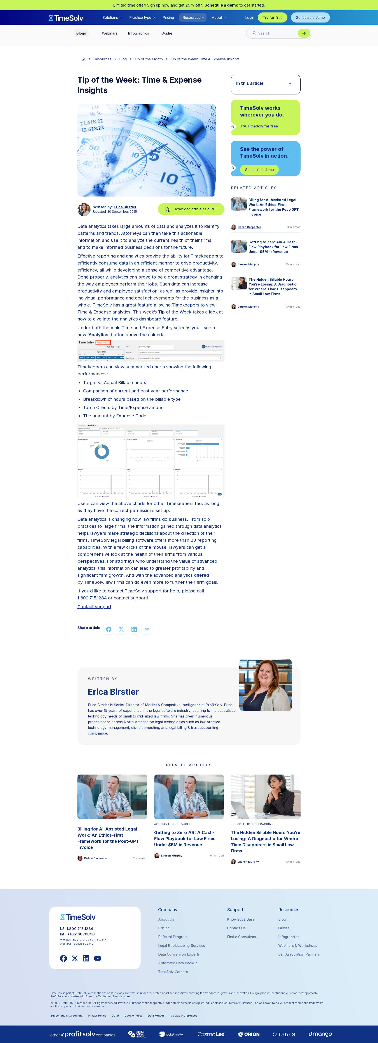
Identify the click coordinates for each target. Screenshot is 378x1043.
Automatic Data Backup (178, 963)
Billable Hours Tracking (252, 824)
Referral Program (172, 937)
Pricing (168, 17)
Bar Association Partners (299, 954)
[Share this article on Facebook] (109, 629)
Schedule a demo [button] (310, 17)
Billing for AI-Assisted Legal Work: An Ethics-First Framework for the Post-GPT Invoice (273, 207)
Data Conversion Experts (179, 954)
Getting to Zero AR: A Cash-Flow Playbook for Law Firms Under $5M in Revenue (273, 247)
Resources (102, 59)
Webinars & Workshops (297, 945)
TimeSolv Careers (173, 972)
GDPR (115, 1015)
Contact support (94, 606)
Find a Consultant (241, 937)
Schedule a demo (221, 5)
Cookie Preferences (184, 1015)
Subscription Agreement (66, 1015)
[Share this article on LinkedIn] (134, 629)
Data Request (156, 1015)
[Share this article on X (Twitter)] (121, 629)
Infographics (288, 937)
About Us (166, 919)
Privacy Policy (97, 1015)
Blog (123, 59)
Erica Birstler (125, 207)
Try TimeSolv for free (259, 126)
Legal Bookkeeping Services (181, 945)
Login (249, 17)
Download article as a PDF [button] (195, 209)
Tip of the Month (149, 59)
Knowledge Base (241, 919)
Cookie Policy (133, 1015)
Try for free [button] (272, 17)
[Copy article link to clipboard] (147, 629)
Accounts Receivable (172, 824)
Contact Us (236, 928)
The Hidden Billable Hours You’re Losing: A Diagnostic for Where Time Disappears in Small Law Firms (272, 286)
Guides (283, 928)
